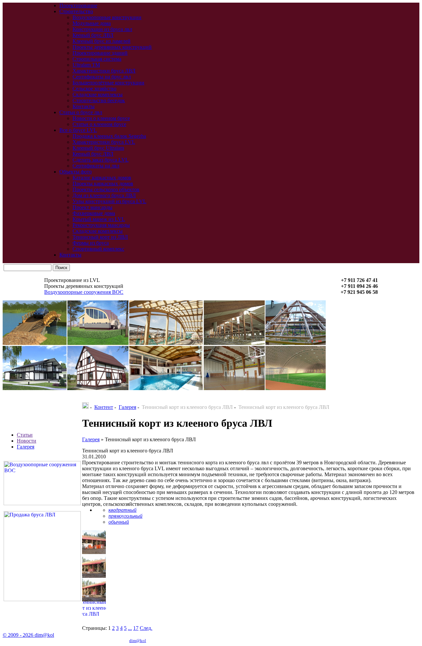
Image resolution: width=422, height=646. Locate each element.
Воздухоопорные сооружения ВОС (83, 292)
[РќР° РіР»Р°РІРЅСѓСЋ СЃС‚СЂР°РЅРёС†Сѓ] (85, 407)
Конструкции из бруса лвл (102, 29)
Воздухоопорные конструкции (107, 17)
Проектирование (78, 5)
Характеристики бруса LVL (104, 142)
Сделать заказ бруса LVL (101, 160)
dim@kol (137, 640)
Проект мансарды (92, 207)
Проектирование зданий (100, 53)
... (130, 628)
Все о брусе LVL (78, 130)
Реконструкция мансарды (101, 225)
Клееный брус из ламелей (102, 41)
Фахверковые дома (94, 213)
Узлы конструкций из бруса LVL (109, 201)
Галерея (25, 446)
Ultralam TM (86, 65)
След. (146, 628)
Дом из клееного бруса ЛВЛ (104, 195)
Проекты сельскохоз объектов (106, 189)
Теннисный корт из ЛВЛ (100, 237)
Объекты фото (75, 171)
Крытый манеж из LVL (99, 219)
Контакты (84, 106)
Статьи (25, 435)
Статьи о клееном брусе (99, 124)
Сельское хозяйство (94, 88)
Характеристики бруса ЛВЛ (104, 71)
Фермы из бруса (91, 243)
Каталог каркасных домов (102, 177)
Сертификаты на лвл (96, 166)
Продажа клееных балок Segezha (109, 136)
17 (135, 628)
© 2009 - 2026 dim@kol (28, 635)
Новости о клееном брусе (101, 118)
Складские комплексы (98, 94)
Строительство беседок (99, 100)
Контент (103, 407)
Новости (26, 441)
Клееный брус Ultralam (98, 148)
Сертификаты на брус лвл (102, 76)
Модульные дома (92, 23)
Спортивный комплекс (98, 249)
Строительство (76, 11)
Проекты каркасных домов (103, 183)
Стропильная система (97, 59)
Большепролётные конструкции (108, 82)
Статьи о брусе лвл (80, 112)
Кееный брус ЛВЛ (93, 35)
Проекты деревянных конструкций (112, 47)
